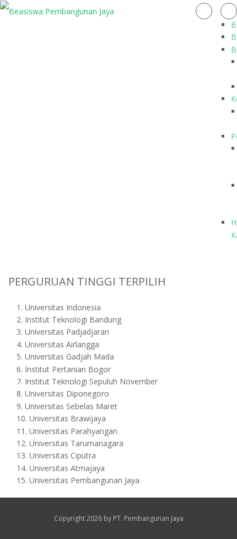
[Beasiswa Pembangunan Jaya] (57, 11)
